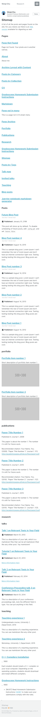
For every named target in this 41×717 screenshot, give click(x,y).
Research (20, 4)
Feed (11, 708)
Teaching (6, 185)
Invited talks (8, 178)
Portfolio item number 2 (14, 392)
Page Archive (8, 121)
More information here (10, 563)
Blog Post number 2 (12, 295)
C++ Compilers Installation (15, 657)
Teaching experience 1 (13, 618)
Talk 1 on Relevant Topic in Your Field (20, 530)
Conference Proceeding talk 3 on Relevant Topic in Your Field (18, 589)
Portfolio (6, 128)
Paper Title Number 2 (12, 460)
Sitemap (6, 158)
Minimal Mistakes (6, 713)
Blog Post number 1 (11, 323)
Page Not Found (10, 43)
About (5, 56)
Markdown (7, 104)
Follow (36, 14)
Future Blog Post (10, 215)
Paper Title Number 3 (12, 488)
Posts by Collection (11, 81)
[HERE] (18, 692)
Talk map (6, 171)
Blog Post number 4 (12, 238)
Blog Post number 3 (12, 266)
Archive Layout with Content (16, 67)
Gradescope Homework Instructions (20, 680)
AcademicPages (28, 711)
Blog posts (7, 192)
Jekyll (20, 711)
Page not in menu (10, 110)
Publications (8, 135)
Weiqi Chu (6, 4)
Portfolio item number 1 (14, 358)
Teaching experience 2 (13, 639)
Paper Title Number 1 (12, 432)
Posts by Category (11, 74)
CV (3, 87)
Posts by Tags (9, 165)
